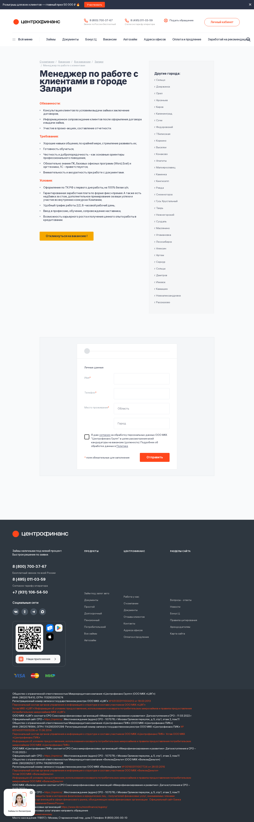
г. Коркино (160, 140)
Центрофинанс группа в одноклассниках (24, 611)
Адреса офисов (155, 39)
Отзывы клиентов (134, 616)
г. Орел (158, 93)
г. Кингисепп (161, 181)
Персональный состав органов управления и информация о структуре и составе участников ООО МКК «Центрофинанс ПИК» (88, 733)
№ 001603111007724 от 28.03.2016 (143, 766)
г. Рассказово (162, 302)
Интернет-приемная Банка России (43, 803)
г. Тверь (158, 208)
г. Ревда (159, 187)
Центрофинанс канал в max (42, 611)
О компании (131, 603)
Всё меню (25, 39)
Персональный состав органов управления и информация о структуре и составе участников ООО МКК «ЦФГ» (79, 704)
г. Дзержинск (162, 86)
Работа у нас (131, 596)
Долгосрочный (93, 613)
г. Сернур (159, 261)
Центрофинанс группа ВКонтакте (15, 611)
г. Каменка (160, 174)
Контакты (129, 623)
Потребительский (95, 626)
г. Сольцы (159, 268)
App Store (50, 637)
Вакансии (110, 39)
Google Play (58, 628)
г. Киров (158, 106)
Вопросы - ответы (181, 600)
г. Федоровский (163, 127)
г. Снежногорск (163, 194)
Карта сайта (177, 633)
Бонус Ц (91, 39)
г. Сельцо (159, 79)
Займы (51, 39)
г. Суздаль (160, 221)
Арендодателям (180, 626)
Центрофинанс (36, 22)
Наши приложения (38, 659)
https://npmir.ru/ (53, 719)
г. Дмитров (160, 275)
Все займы (90, 633)
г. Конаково (161, 154)
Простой (89, 606)
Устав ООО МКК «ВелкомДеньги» (33, 773)
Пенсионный (91, 620)
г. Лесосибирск (163, 241)
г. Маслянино (162, 228)
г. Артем (159, 255)
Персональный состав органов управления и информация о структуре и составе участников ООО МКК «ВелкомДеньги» (85, 770)
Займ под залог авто (96, 593)
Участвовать (94, 4)
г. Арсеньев (161, 100)
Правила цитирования (183, 620)
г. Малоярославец (165, 167)
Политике (122, 446)
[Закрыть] (31, 792)
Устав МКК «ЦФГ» (23, 708)
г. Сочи (158, 120)
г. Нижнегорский (164, 214)
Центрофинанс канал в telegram (33, 611)
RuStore (50, 628)
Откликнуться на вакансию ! (67, 236)
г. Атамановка (162, 234)
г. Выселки (160, 147)
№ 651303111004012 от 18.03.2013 (130, 700)
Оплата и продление (186, 39)
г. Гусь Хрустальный (166, 201)
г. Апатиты (160, 160)
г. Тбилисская (162, 133)
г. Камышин (161, 288)
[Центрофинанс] (40, 534)
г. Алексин (160, 248)
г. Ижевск (159, 282)
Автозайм (130, 39)
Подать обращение (182, 20)
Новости (175, 606)
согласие (105, 434)
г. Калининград (163, 113)
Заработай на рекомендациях (229, 39)
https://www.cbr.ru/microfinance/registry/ (84, 806)
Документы (70, 39)
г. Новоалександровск (167, 295)
